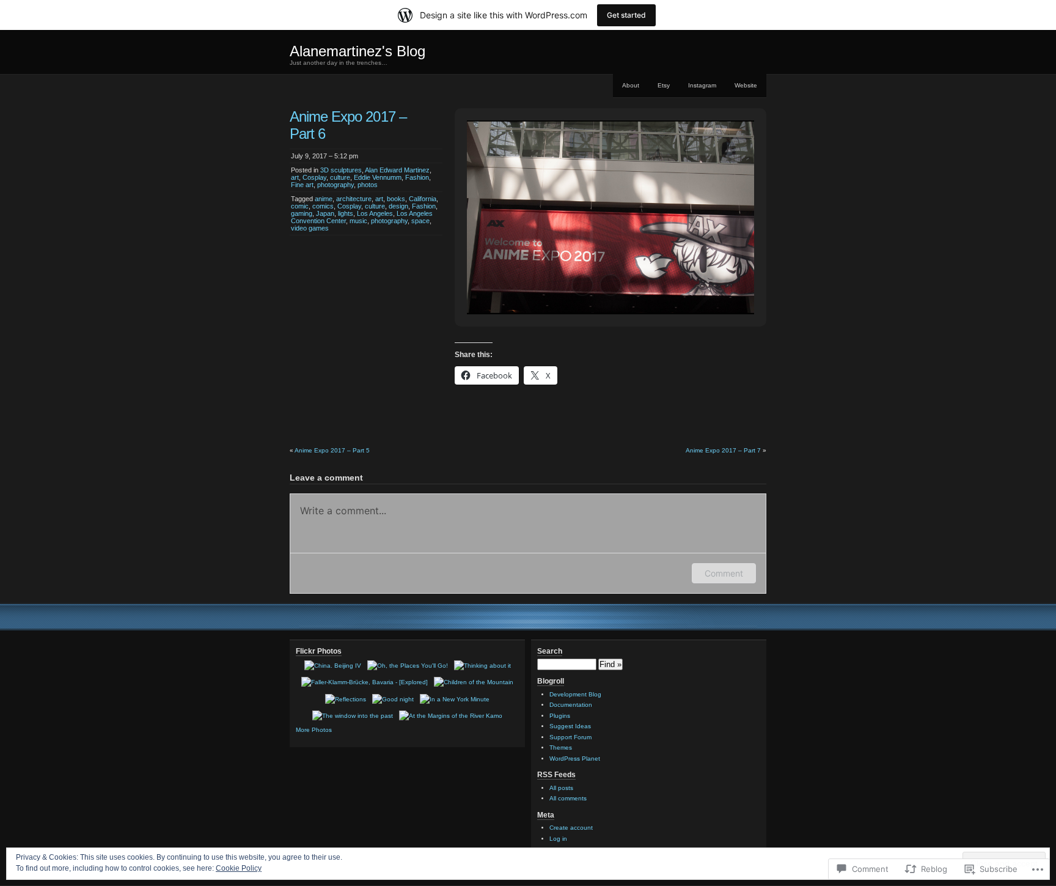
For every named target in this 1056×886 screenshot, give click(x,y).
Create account (571, 827)
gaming (301, 213)
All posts (561, 787)
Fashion (417, 177)
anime (323, 198)
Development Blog (575, 694)
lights (345, 213)
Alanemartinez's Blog (357, 51)
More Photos (314, 729)
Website (746, 85)
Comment (724, 573)
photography (335, 184)
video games (310, 228)
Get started (626, 15)
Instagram (702, 85)
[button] (582, 285)
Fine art (302, 184)
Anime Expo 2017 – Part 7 (723, 450)
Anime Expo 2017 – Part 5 (332, 450)
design (398, 206)
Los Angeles (375, 213)
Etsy (664, 85)
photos (368, 184)
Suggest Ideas (570, 726)
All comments (568, 798)
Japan (325, 213)
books (396, 198)
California (422, 198)
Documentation (570, 704)
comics (323, 206)
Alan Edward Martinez (397, 170)
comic (300, 206)
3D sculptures (341, 170)
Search (549, 651)
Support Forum (570, 737)
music (358, 220)
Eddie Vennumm (378, 177)
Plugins (559, 715)
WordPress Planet (574, 758)
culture (340, 177)
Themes (560, 747)
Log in (558, 838)
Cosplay (314, 177)
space (420, 220)
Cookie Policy (239, 868)
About (630, 85)
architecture (354, 198)
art (295, 177)
